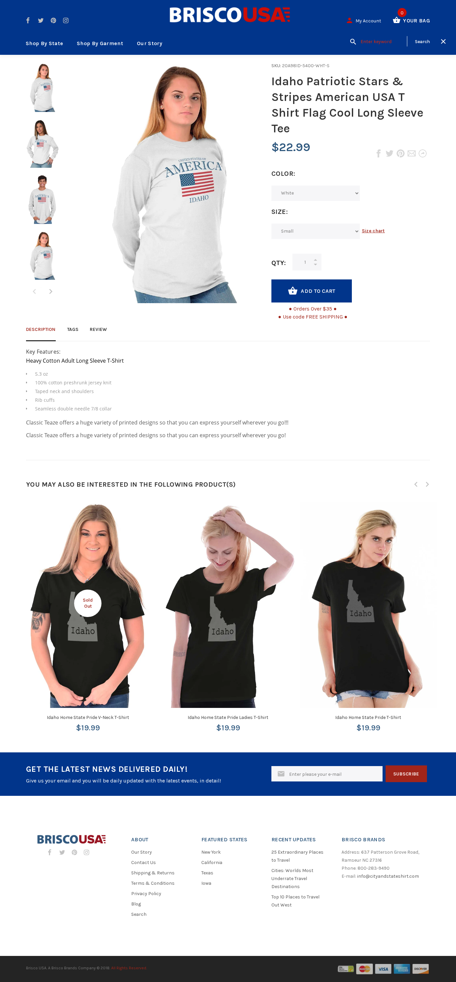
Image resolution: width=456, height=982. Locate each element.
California (211, 862)
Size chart (373, 231)
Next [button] (50, 291)
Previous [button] (416, 484)
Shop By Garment (100, 43)
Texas (207, 873)
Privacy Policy (146, 893)
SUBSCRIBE (406, 774)
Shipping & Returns (153, 873)
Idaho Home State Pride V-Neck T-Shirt (88, 717)
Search (139, 914)
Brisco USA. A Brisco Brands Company (61, 968)
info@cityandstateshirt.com (388, 876)
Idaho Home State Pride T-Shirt (368, 717)
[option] (42, 91)
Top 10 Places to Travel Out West (295, 901)
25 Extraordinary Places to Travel (297, 856)
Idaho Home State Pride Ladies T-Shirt (228, 717)
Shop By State (44, 43)
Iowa (206, 883)
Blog (136, 904)
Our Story (149, 43)
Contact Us (143, 862)
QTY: (278, 263)
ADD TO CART (318, 291)
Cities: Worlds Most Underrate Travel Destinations (292, 878)
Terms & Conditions (153, 883)
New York (211, 852)
